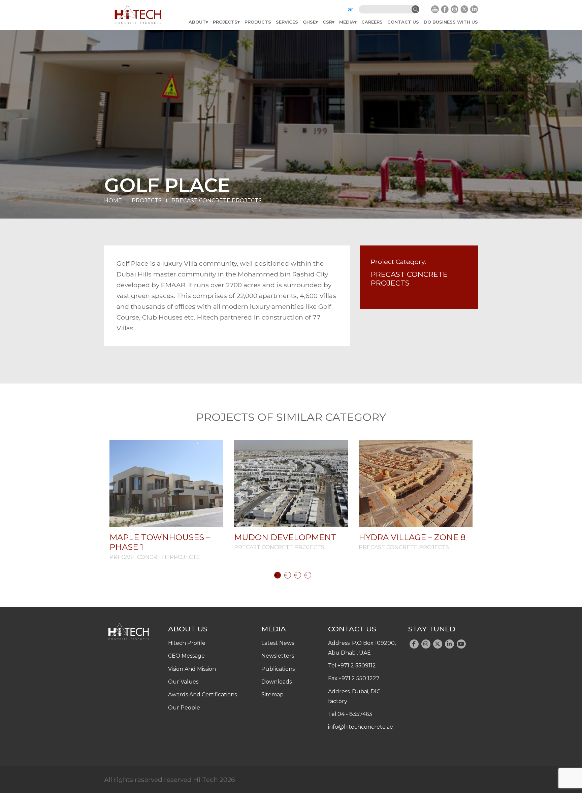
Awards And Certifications (202, 694)
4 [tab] (307, 575)
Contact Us (403, 22)
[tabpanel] (166, 500)
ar (350, 9)
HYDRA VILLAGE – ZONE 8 (412, 537)
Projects (225, 22)
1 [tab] (277, 575)
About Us (187, 628)
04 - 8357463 (354, 714)
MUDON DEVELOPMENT (285, 537)
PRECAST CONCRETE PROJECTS (216, 200)
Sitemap (272, 694)
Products (258, 22)
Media (346, 22)
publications (278, 669)
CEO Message (186, 656)
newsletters (277, 656)
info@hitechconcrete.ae (360, 727)
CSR (327, 22)
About (197, 22)
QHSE (309, 22)
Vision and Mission (192, 669)
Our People (184, 707)
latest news (277, 643)
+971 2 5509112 (356, 665)
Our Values (183, 682)
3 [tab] (297, 575)
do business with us (451, 22)
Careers (372, 22)
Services (287, 22)
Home (113, 200)
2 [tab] (287, 575)
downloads (276, 682)
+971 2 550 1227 (359, 678)
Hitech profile (186, 643)
